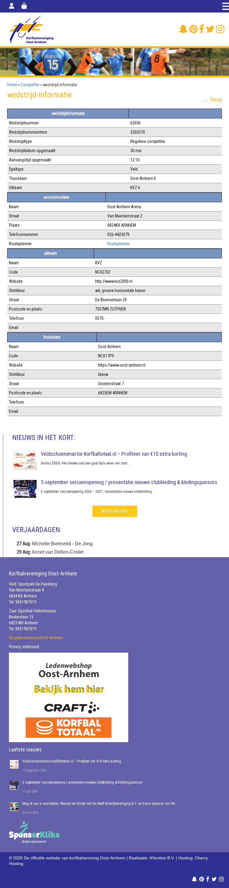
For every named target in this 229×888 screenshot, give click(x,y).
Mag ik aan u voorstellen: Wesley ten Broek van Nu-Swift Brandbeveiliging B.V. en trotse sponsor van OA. (99, 803)
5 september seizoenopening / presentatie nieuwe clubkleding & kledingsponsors (129, 482)
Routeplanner (118, 243)
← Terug (212, 100)
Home (12, 84)
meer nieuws (115, 511)
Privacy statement (24, 646)
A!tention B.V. (162, 857)
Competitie (30, 84)
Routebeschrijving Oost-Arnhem (36, 637)
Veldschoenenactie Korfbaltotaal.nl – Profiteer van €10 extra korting (114, 454)
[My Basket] (24, 6)
